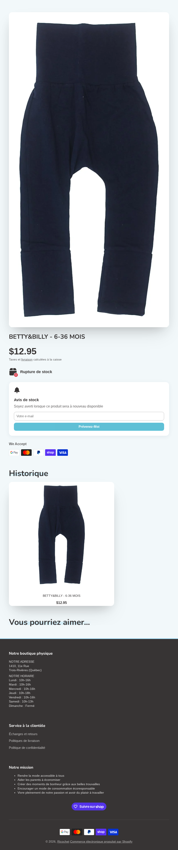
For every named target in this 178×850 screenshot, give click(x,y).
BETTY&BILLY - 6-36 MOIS (61, 544)
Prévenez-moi (89, 426)
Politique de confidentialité (27, 747)
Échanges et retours (23, 734)
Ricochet (63, 841)
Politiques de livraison (24, 741)
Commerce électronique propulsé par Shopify (101, 841)
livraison (27, 359)
